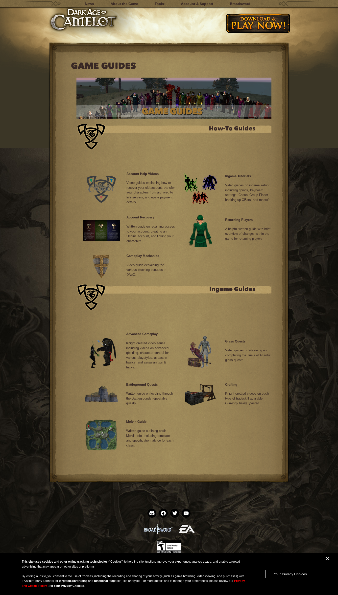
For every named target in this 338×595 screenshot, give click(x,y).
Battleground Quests (142, 384)
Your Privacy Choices (290, 574)
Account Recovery (140, 217)
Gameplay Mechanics (142, 256)
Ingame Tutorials (238, 176)
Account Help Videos (142, 174)
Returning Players (239, 220)
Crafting (231, 384)
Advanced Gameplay (142, 334)
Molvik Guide (136, 422)
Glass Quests (235, 341)
